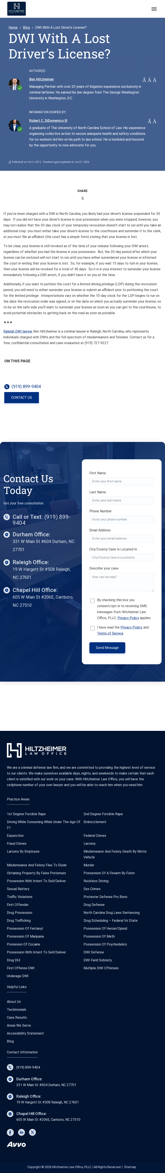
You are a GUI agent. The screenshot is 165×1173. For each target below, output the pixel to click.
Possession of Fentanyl (25, 928)
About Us (14, 1002)
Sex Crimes (92, 889)
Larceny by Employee (23, 851)
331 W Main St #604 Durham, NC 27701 (46, 1082)
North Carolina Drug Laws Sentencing (112, 913)
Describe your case (103, 568)
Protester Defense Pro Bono (105, 897)
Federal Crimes (95, 836)
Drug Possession (19, 913)
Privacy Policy (128, 618)
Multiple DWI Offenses (101, 968)
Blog (26, 27)
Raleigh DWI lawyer (17, 331)
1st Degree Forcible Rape (26, 814)
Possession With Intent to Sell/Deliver (36, 881)
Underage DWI (18, 976)
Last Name (97, 492)
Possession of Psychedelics (105, 944)
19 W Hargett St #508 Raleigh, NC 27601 (47, 1099)
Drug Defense (94, 905)
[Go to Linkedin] (21, 1133)
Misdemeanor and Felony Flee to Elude (37, 865)
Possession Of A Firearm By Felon (109, 873)
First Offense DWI (21, 968)
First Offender (18, 905)
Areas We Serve (19, 1025)
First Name (97, 473)
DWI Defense (94, 952)
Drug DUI (13, 960)
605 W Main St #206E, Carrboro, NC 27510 (48, 1116)
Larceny (90, 843)
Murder (89, 865)
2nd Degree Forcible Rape (103, 814)
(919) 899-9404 (28, 1067)
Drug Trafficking (19, 921)
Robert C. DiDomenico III (48, 121)
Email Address (100, 530)
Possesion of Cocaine (23, 944)
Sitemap (130, 1167)
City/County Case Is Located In (113, 549)
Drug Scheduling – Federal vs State (111, 921)
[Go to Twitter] (32, 1133)
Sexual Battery (18, 889)
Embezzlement (95, 822)
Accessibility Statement (25, 1033)
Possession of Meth (99, 936)
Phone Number (100, 511)
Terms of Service (110, 633)
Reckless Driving (96, 881)
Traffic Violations (19, 897)
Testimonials (16, 1010)
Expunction (15, 836)
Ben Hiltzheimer (41, 79)
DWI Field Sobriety (98, 960)
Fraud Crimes (16, 843)
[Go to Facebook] (10, 1133)
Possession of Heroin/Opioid (105, 928)
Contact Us (21, 397)
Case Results (17, 1017)
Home (13, 27)
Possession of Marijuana (25, 936)
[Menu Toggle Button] (154, 9)
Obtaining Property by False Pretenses (36, 873)
